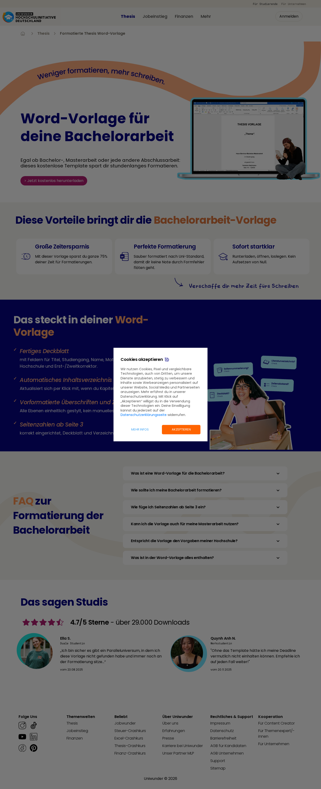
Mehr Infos (140, 429)
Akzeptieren (181, 429)
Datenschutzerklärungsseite (144, 415)
